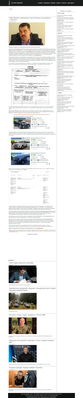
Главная (10, 8)
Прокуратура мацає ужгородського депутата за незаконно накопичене (64, 110)
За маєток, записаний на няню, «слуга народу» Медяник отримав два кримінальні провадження (65, 50)
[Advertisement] (32, 13)
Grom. (9, 3)
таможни (17, 48)
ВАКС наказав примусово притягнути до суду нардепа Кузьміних (65, 46)
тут (48, 395)
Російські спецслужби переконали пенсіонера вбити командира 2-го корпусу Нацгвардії (64, 80)
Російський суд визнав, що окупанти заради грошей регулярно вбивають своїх (65, 54)
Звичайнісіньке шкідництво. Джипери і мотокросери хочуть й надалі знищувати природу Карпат (32, 289)
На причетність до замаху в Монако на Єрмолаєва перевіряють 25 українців (65, 43)
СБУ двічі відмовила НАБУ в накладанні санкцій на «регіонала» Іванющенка (65, 62)
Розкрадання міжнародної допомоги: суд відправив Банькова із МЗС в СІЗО (65, 76)
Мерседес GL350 (14, 231)
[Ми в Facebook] (28, 234)
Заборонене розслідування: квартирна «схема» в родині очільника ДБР (31, 341)
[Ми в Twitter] (32, 234)
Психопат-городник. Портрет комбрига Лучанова (25, 367)
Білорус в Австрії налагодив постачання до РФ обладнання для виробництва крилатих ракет (65, 58)
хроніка (53, 3)
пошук (58, 3)
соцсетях (17, 111)
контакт (64, 3)
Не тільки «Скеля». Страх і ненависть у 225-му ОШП (27, 315)
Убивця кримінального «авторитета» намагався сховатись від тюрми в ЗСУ (65, 65)
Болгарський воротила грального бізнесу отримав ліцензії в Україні (65, 107)
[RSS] (36, 234)
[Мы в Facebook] (61, 11)
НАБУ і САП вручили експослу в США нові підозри (65, 68)
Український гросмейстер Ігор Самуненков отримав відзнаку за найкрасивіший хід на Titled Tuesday (64, 88)
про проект (71, 3)
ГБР (42, 52)
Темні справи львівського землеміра (21, 263)
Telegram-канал (54, 395)
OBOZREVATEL (38, 55)
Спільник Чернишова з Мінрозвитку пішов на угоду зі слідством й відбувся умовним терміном (65, 39)
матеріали (47, 3)
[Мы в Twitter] (65, 11)
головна (40, 3)
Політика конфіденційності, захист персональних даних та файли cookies (41, 396)
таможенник (30, 51)
